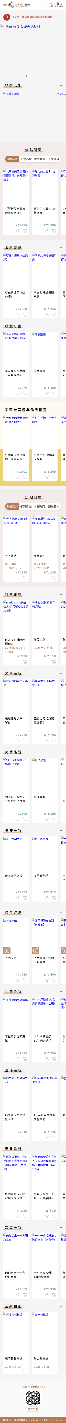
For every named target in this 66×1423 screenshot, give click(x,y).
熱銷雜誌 (12, 506)
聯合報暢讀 (41, 1358)
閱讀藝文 (54, 506)
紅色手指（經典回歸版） (44, 457)
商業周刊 (39, 556)
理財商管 (12, 159)
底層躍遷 (39, 371)
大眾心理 (26, 159)
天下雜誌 (11, 556)
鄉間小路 (39, 639)
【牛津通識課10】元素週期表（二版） (44, 1040)
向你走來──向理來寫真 (15, 1274)
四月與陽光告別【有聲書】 (44, 960)
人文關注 (54, 159)
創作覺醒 (39, 797)
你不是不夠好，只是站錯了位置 (15, 799)
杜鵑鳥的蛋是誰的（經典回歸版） (16, 457)
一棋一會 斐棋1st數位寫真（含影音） (45, 1276)
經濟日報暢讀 (13, 1358)
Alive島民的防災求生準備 (44, 1117)
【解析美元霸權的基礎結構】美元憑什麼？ (15, 212)
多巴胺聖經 (41, 875)
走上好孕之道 (13, 875)
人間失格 (11, 958)
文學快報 (40, 159)
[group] (33, 51)
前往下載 (33, 1409)
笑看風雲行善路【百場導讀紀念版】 (15, 375)
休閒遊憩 (40, 506)
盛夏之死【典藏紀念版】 (44, 720)
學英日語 (26, 506)
